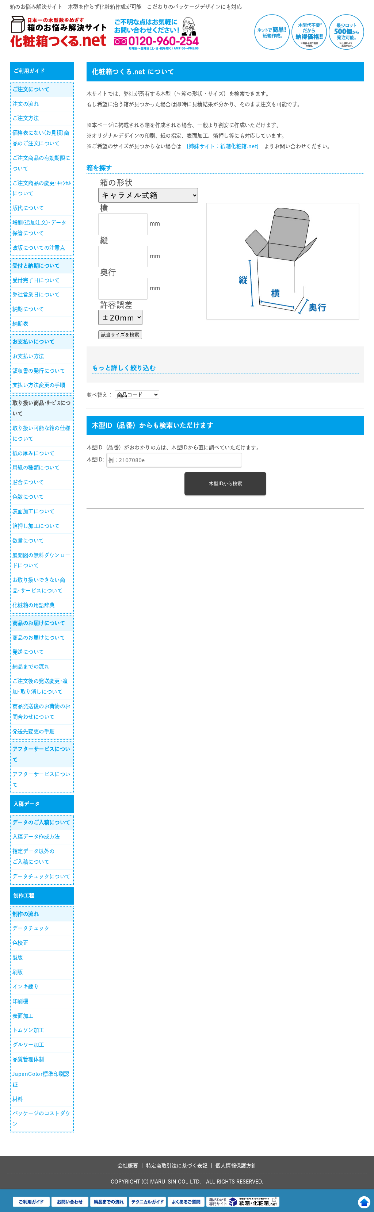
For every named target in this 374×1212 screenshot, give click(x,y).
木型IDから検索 (225, 483)
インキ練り (25, 986)
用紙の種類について (36, 467)
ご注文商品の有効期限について (41, 163)
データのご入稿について (41, 822)
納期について (28, 309)
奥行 (108, 272)
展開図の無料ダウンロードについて (41, 560)
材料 (17, 1099)
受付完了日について (36, 280)
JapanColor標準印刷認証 (40, 1079)
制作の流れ (25, 914)
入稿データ (27, 803)
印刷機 (20, 1001)
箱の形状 (116, 183)
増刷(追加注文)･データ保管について (39, 228)
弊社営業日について (36, 294)
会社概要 (128, 1165)
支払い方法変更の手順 (38, 385)
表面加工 (23, 1016)
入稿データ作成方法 (36, 836)
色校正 (20, 943)
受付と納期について (36, 265)
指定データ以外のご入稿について (33, 856)
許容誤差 (116, 305)
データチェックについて (41, 876)
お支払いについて (33, 341)
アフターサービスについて (41, 754)
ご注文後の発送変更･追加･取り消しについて (40, 686)
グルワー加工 (28, 1044)
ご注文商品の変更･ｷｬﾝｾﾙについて (41, 188)
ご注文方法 (25, 118)
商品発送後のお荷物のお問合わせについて (41, 711)
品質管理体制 (28, 1059)
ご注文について (30, 89)
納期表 (20, 323)
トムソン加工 (28, 1030)
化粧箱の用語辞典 (33, 605)
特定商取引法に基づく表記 (176, 1165)
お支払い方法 (28, 356)
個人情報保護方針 (235, 1165)
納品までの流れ (30, 666)
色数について (28, 496)
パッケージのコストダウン (41, 1119)
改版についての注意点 (38, 247)
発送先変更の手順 (33, 731)
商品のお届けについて (38, 623)
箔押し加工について (36, 526)
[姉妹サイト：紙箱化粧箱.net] (223, 146)
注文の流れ (25, 104)
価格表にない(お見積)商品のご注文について (40, 138)
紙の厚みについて (33, 453)
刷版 (17, 972)
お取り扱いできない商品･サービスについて (38, 585)
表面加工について (33, 511)
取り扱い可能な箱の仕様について (41, 433)
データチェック (30, 928)
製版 (17, 957)
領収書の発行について (38, 370)
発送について (28, 652)
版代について (28, 208)
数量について (28, 540)
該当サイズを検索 (120, 334)
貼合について (28, 482)
